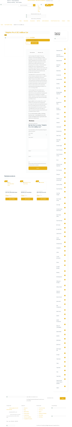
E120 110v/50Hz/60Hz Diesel (11, 192)
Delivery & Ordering (11, 2)
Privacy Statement (15, 0)
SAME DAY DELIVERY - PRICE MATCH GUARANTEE (36, 0)
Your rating (31, 133)
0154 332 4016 (62, 0)
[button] (11, 199)
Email (30, 156)
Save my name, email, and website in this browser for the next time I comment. (37, 164)
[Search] (34, 5)
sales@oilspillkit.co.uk (13, 411)
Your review (31, 137)
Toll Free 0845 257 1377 (13, 408)
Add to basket (34, 42)
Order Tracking (18, 2)
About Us (9, 0)
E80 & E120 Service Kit (41, 192)
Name (30, 150)
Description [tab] (32, 52)
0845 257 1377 (56, 0)
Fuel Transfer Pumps (8, 24)
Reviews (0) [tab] (40, 52)
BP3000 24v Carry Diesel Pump (26, 192)
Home (2, 24)
